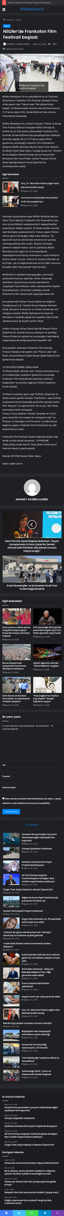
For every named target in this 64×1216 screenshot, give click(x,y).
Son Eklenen (32, 824)
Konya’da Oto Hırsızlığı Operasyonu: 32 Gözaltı (35, 1046)
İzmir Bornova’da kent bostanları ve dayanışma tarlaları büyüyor (16, 698)
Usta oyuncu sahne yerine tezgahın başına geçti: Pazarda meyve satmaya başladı (16, 631)
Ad (4, 765)
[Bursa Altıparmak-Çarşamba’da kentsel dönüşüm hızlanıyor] (16, 652)
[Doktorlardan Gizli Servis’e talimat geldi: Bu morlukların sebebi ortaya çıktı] (11, 958)
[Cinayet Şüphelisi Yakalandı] (11, 852)
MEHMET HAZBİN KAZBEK (18, 44)
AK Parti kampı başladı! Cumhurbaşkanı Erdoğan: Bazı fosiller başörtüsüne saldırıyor (38, 878)
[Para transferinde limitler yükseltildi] (11, 987)
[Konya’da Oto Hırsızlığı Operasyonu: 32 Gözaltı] (11, 1048)
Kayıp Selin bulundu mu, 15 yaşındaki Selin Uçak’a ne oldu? (41, 920)
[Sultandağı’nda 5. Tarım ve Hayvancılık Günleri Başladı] (11, 1075)
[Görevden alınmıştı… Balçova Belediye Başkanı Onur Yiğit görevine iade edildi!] (11, 973)
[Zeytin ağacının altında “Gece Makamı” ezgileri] (47, 652)
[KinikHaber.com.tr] (32, 9)
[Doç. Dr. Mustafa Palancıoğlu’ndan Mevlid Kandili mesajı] (10, 187)
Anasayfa (9, 20)
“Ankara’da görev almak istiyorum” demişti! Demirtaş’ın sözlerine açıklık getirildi (27, 934)
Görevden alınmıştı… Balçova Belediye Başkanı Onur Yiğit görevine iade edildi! (37, 972)
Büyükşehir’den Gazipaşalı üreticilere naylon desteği (36, 1033)
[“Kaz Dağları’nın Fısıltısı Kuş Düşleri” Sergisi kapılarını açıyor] (47, 685)
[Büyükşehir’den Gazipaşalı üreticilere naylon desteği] (11, 1035)
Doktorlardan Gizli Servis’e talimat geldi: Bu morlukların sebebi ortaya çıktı (41, 957)
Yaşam (19, 20)
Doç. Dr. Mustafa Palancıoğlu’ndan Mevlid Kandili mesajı (41, 1011)
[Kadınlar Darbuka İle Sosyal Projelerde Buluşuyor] (11, 866)
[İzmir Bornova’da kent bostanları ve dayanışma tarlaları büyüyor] (16, 685)
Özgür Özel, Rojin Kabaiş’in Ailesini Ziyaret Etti (28, 889)
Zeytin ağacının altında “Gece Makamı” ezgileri (46, 664)
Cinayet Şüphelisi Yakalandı (37, 848)
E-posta (6, 776)
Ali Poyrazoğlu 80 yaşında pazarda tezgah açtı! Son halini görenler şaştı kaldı (47, 630)
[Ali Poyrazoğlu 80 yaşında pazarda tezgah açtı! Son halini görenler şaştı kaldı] (47, 616)
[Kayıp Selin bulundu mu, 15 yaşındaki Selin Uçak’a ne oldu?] (11, 923)
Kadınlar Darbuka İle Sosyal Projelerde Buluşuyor (30, 2)
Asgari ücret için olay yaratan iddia (41, 996)
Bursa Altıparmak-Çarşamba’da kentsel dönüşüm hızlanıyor (14, 666)
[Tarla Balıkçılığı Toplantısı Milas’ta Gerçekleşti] (11, 1062)
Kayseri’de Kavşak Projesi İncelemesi (23, 910)
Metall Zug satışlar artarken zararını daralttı (27, 1023)
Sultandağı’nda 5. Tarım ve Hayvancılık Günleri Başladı (36, 1073)
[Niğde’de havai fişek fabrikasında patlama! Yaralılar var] (11, 901)
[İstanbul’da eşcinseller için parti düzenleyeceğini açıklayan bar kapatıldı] (11, 838)
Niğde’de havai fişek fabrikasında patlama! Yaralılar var (40, 899)
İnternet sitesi (9, 787)
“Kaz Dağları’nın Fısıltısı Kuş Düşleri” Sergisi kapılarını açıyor (46, 698)
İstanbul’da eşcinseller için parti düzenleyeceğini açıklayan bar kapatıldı (39, 837)
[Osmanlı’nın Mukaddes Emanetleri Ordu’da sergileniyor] (10, 201)
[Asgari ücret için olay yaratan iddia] (11, 1000)
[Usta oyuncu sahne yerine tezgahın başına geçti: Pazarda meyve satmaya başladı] (16, 616)
